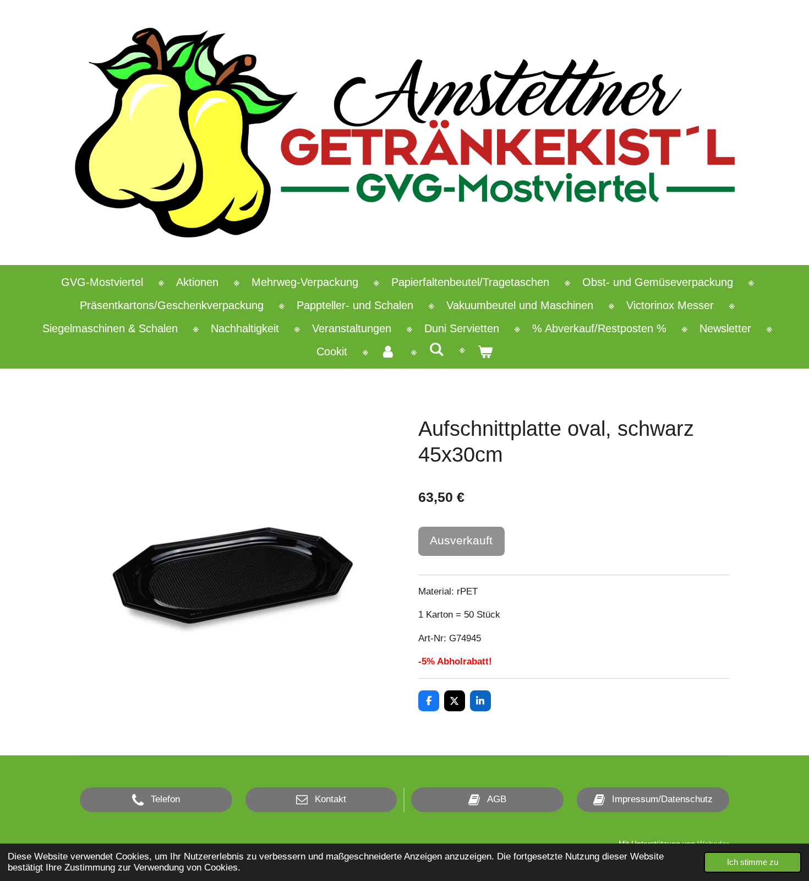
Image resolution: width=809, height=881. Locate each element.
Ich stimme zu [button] (752, 862)
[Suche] (436, 349)
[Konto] (387, 351)
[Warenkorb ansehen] (484, 351)
